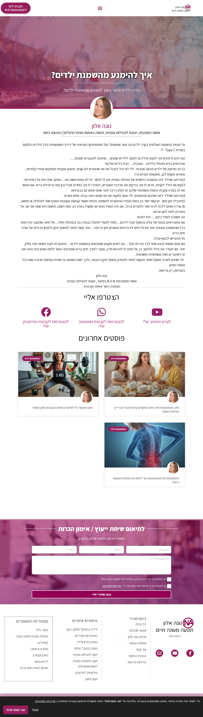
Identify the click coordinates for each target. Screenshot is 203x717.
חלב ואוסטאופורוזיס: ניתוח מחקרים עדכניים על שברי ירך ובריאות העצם (146, 410)
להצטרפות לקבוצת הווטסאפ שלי (101, 324)
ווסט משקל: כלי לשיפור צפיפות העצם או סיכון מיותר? (62, 408)
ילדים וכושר (121, 90)
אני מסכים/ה (15, 710)
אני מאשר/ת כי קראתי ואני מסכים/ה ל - (134, 586)
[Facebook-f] (190, 653)
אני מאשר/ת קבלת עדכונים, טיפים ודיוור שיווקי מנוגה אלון (134, 579)
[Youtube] (175, 653)
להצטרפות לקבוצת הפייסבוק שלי (46, 324)
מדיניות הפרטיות (111, 586)
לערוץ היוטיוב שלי (157, 321)
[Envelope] (159, 653)
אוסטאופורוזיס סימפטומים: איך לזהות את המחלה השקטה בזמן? (146, 480)
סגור (35, 710)
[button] (100, 8)
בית (137, 90)
